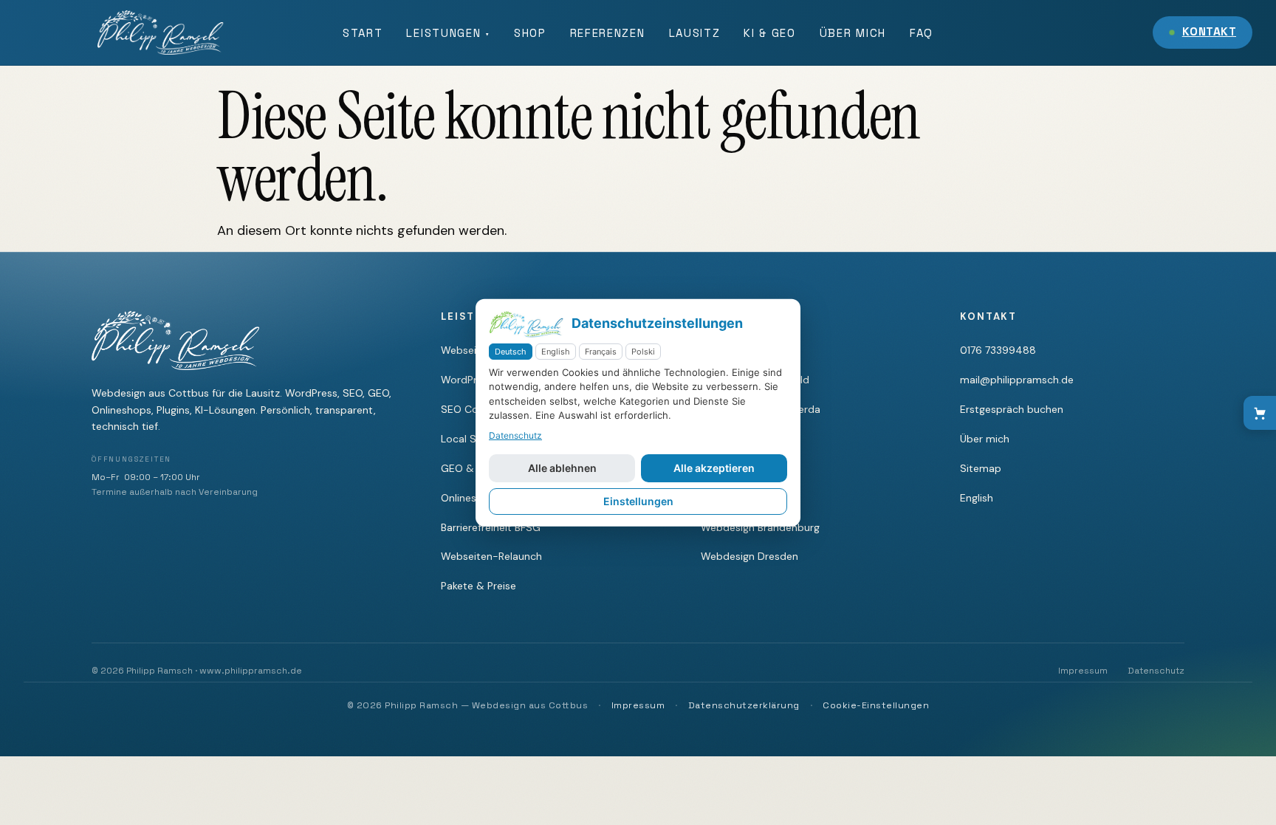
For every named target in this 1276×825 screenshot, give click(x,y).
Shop (530, 33)
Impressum (1083, 671)
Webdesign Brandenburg (760, 527)
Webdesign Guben (745, 468)
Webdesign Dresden (749, 556)
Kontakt (1209, 31)
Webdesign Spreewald (755, 379)
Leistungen (448, 33)
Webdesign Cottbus (749, 350)
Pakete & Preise (478, 585)
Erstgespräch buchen (1011, 409)
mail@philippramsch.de (1017, 379)
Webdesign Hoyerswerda (760, 409)
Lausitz (695, 33)
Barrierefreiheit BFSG (491, 527)
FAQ (921, 33)
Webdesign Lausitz (746, 497)
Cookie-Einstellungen (876, 705)
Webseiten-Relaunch (491, 556)
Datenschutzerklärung (744, 705)
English (976, 497)
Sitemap (980, 468)
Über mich (853, 33)
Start (363, 33)
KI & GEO (769, 33)
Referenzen (607, 33)
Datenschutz (1156, 671)
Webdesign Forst (742, 438)
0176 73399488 (998, 350)
